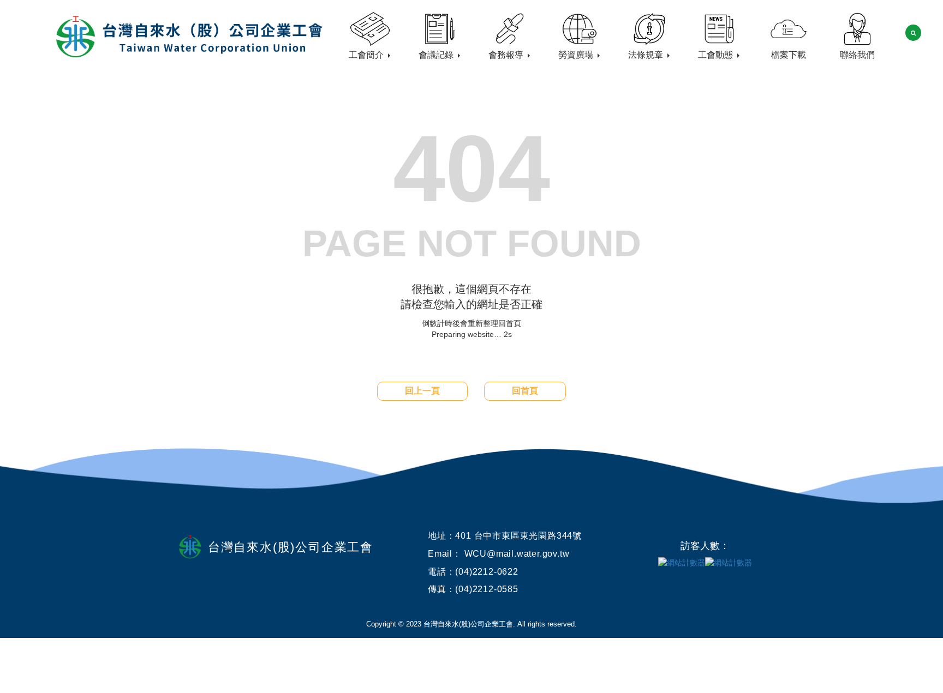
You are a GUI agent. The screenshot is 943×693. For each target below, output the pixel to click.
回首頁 (525, 390)
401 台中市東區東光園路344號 (518, 535)
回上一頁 (422, 390)
